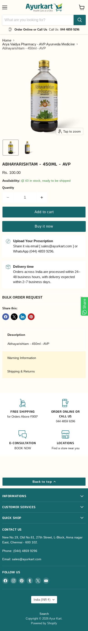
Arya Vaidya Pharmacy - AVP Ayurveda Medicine (38, 44)
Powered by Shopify (44, 623)
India (42, 599)
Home (6, 40)
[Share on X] (14, 316)
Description (16, 335)
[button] (10, 147)
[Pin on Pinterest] (31, 316)
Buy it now (44, 226)
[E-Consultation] (22, 440)
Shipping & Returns (21, 371)
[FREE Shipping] (22, 411)
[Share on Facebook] (5, 316)
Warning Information (21, 358)
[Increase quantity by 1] (42, 197)
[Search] (80, 20)
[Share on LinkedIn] (22, 316)
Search (44, 614)
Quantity (8, 187)
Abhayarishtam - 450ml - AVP (28, 343)
